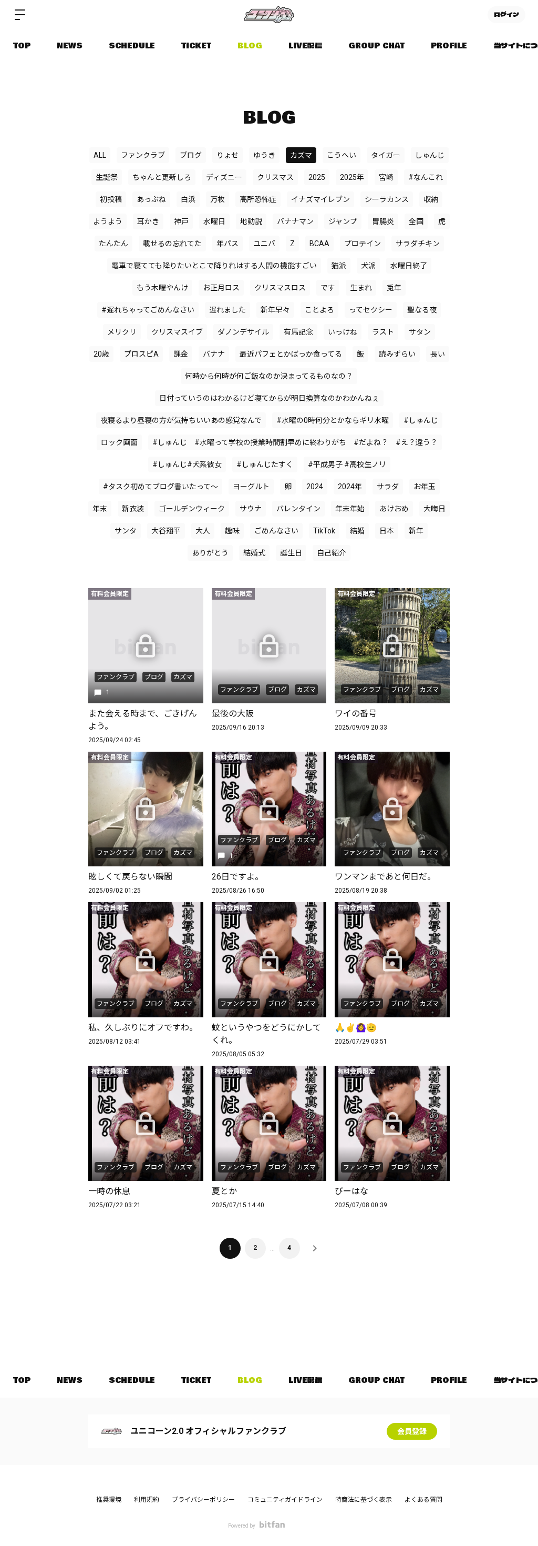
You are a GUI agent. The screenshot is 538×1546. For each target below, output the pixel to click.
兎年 (394, 288)
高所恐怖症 (258, 199)
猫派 (339, 265)
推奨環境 (108, 1499)
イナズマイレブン (320, 199)
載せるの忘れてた (172, 243)
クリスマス (275, 177)
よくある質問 (423, 1500)
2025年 (352, 177)
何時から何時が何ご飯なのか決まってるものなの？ (269, 376)
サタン (420, 332)
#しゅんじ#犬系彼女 (187, 464)
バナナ (214, 354)
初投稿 (111, 199)
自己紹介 (331, 553)
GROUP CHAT (376, 46)
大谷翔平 (166, 531)
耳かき (148, 221)
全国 (416, 221)
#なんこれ (425, 177)
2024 (314, 486)
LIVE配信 (305, 46)
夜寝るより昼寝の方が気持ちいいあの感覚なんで (181, 420)
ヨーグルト (251, 486)
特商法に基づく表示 (363, 1499)
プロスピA (141, 354)
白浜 (188, 199)
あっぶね (151, 199)
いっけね (342, 332)
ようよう (107, 221)
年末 (99, 508)
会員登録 (412, 1431)
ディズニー (224, 177)
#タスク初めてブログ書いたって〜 (160, 486)
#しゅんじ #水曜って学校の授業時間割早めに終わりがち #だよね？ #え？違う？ (295, 442)
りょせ (227, 155)
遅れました (227, 310)
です (327, 288)
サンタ (126, 531)
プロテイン (362, 243)
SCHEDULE (132, 46)
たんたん (113, 243)
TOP (21, 46)
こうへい (341, 155)
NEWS (69, 46)
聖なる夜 (422, 310)
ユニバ (264, 243)
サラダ (388, 486)
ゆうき (264, 155)
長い (437, 354)
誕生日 (291, 553)
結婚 (357, 531)
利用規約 (146, 1499)
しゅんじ (429, 155)
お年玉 (424, 486)
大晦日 (434, 508)
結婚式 (254, 553)
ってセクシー (370, 310)
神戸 (181, 221)
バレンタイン (298, 508)
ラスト (383, 332)
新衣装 (133, 508)
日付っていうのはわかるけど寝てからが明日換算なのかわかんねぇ (269, 398)
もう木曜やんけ (162, 288)
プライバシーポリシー (203, 1499)
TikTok (324, 531)
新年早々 (275, 310)
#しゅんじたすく (264, 464)
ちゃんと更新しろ (161, 177)
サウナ (251, 508)
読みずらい (397, 354)
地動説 (251, 221)
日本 (386, 531)
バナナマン (295, 221)
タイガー (385, 155)
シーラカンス (387, 199)
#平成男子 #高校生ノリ (347, 464)
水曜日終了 (408, 265)
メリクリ (122, 332)
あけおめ (394, 508)
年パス (227, 243)
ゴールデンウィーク (192, 508)
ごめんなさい (276, 531)
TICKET (196, 46)
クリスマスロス (280, 288)
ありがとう (210, 553)
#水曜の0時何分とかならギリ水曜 (332, 420)
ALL (100, 155)
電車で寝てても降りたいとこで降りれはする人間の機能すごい (214, 265)
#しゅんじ (421, 420)
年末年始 (350, 508)
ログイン (506, 14)
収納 (430, 199)
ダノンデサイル (243, 332)
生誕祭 (107, 177)
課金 (180, 354)
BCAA (319, 243)
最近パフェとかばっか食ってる (291, 354)
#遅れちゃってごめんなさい (147, 310)
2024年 (350, 486)
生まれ (361, 288)
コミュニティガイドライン (285, 1499)
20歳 (101, 354)
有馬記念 (298, 332)
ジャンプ (342, 221)
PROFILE (449, 46)
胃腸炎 (383, 221)
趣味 (232, 531)
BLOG (249, 46)
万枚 (217, 199)
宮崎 (386, 177)
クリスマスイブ (177, 332)
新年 (416, 531)
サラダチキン (418, 243)
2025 (316, 177)
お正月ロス (221, 288)
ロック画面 (119, 442)
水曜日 (214, 221)
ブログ (191, 155)
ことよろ (319, 310)
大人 (202, 531)
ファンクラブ (143, 155)
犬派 (368, 265)
